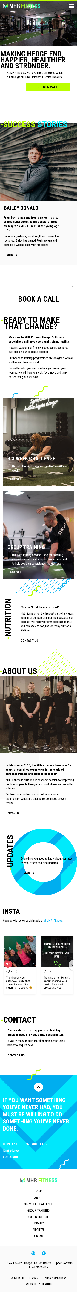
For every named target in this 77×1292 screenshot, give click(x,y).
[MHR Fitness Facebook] (44, 1254)
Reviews (38, 1229)
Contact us (29, 640)
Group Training (38, 1210)
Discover (11, 251)
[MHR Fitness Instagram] (33, 1254)
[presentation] (72, 276)
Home (38, 1191)
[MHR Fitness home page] (28, 6)
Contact (39, 1236)
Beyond (46, 1284)
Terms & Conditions (54, 1278)
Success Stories (38, 1217)
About (38, 1198)
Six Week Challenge (38, 1204)
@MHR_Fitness (53, 920)
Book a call (47, 87)
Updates (39, 1223)
